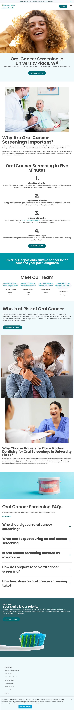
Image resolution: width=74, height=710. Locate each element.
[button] (71, 6)
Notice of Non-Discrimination (12, 677)
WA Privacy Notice (9, 686)
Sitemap (7, 693)
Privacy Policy (8, 667)
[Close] (71, 700)
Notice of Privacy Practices (12, 670)
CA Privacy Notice (9, 680)
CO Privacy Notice (9, 683)
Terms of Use (8, 673)
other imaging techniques (31, 220)
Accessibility (8, 690)
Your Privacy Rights (25, 706)
